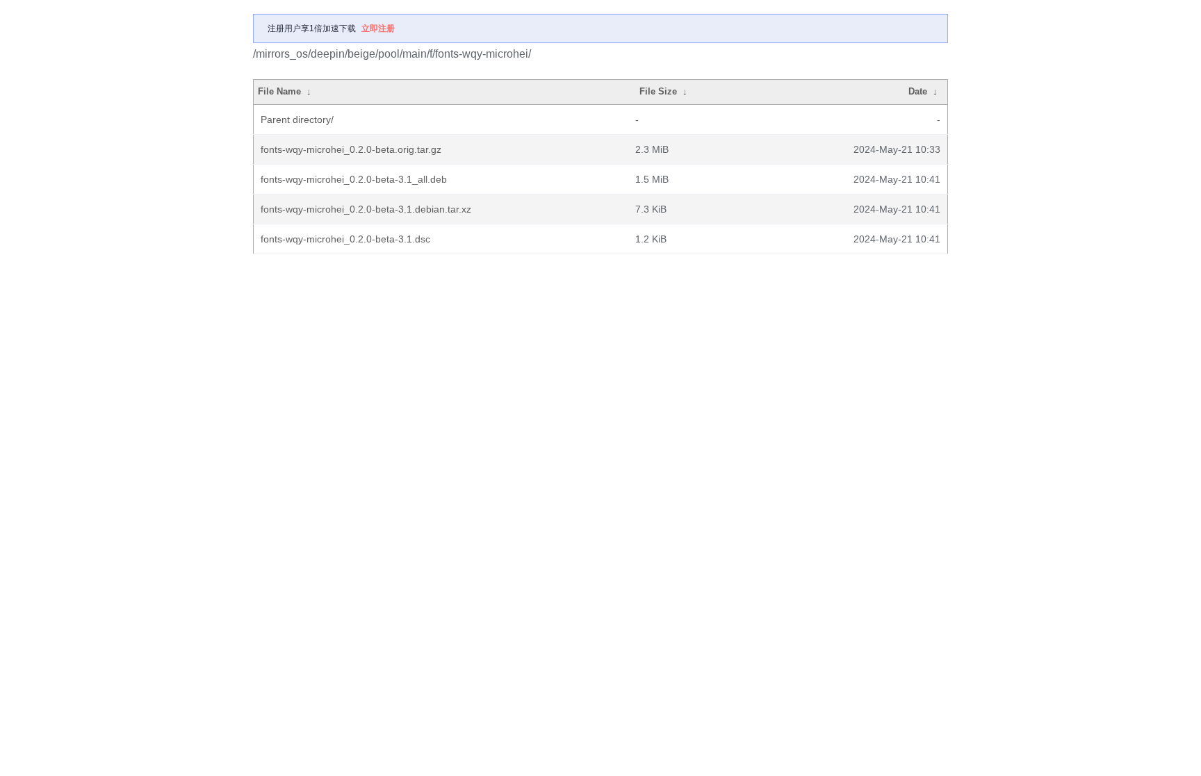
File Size (658, 91)
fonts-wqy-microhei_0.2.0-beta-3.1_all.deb (354, 179)
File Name (279, 91)
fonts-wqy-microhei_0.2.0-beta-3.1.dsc (345, 239)
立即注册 (378, 28)
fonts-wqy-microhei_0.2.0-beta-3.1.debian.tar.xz (366, 209)
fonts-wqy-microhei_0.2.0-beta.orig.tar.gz (351, 149)
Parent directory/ (297, 119)
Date (917, 91)
